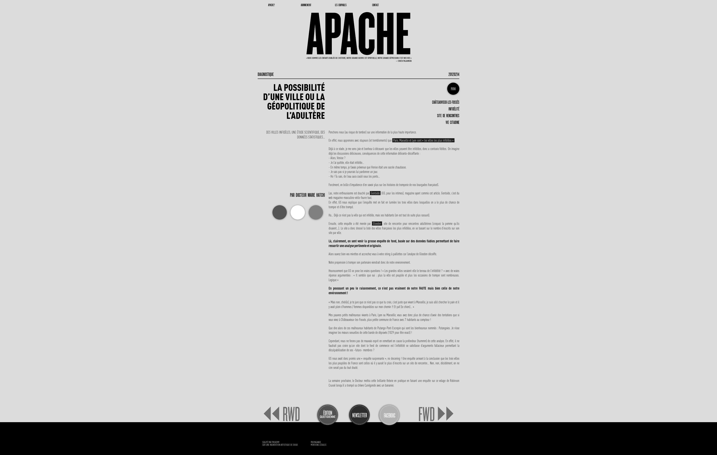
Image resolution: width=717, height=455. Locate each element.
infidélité (453, 109)
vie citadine (452, 122)
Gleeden (377, 223)
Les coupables (341, 5)
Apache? (271, 5)
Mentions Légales (318, 444)
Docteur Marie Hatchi (310, 195)
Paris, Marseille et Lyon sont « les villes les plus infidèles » (423, 140)
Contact (375, 5)
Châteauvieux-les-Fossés (445, 102)
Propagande (316, 442)
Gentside (375, 193)
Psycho (453, 89)
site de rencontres (448, 115)
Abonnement (306, 5)
